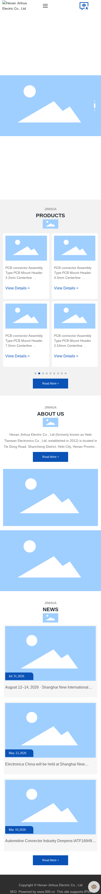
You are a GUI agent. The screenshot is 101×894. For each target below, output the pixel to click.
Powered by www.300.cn (37, 892)
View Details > (17, 288)
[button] (94, 101)
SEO (13, 892)
